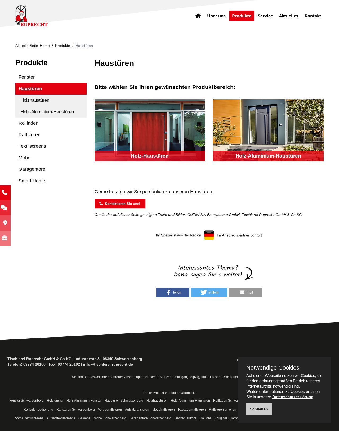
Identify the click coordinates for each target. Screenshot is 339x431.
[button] (172, 292)
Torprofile (237, 418)
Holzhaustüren (35, 100)
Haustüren (30, 88)
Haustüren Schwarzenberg (124, 400)
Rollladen (28, 123)
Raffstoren (30, 134)
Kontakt (313, 16)
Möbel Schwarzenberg (110, 418)
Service (265, 16)
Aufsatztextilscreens (61, 418)
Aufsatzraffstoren (137, 409)
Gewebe (84, 418)
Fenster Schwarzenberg (26, 400)
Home (45, 45)
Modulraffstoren (163, 409)
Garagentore (32, 169)
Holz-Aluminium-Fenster (83, 400)
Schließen (259, 409)
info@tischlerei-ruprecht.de (108, 364)
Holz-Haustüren (150, 156)
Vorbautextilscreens (29, 418)
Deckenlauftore (186, 418)
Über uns (216, 16)
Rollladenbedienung (38, 409)
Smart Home (32, 180)
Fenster (27, 77)
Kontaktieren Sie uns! (121, 204)
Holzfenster (55, 400)
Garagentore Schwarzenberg (150, 418)
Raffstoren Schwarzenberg (75, 409)
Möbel (25, 157)
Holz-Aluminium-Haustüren (47, 111)
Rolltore (205, 418)
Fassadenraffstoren (192, 409)
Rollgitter (220, 418)
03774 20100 (34, 364)
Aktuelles (288, 16)
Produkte (241, 16)
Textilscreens (32, 146)
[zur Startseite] (44, 15)
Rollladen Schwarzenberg (232, 400)
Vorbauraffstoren (110, 409)
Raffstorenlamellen (222, 409)
